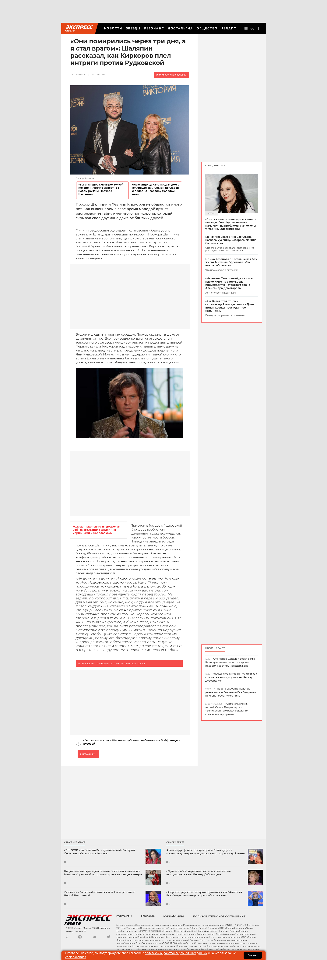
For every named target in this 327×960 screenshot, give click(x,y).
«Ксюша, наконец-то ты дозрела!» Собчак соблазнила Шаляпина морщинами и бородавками (96, 530)
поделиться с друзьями (172, 75)
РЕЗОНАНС (154, 28)
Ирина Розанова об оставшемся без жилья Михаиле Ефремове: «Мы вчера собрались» (231, 262)
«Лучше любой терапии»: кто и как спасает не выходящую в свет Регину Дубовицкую (198, 873)
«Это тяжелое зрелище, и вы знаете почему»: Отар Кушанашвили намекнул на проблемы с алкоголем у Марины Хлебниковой (231, 224)
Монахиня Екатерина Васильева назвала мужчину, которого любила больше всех (230, 240)
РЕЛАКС (228, 28)
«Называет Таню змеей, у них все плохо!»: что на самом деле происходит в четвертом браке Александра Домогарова (229, 283)
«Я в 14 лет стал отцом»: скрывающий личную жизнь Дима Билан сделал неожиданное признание (229, 306)
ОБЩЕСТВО (207, 28)
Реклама (148, 916)
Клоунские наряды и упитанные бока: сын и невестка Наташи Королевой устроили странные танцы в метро (103, 873)
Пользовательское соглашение (219, 916)
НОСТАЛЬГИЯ (180, 28)
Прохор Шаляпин (107, 663)
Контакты (124, 916)
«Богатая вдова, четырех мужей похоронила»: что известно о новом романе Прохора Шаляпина (101, 189)
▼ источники (87, 754)
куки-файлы (173, 916)
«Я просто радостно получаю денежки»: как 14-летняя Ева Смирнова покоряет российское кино (204, 894)
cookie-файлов (75, 957)
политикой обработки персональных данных (176, 953)
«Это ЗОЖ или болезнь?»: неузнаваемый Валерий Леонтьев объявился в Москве (99, 852)
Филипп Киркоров (133, 663)
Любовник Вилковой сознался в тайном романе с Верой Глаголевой (99, 894)
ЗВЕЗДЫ (133, 28)
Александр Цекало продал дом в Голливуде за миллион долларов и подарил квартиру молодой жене (155, 189)
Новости (113, 28)
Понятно (253, 955)
